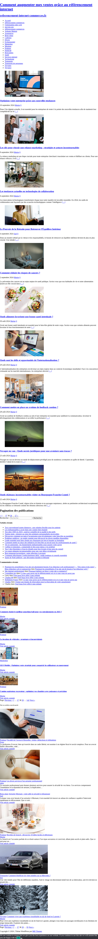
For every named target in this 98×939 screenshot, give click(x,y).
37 (6, 516)
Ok (18, 938)
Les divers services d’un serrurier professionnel (24, 781)
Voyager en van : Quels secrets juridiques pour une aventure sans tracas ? (36, 451)
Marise (17, 105)
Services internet (11, 57)
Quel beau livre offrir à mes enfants (26, 575)
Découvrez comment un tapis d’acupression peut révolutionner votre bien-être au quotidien (39, 536)
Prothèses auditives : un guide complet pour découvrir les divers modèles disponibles (36, 538)
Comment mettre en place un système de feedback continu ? (29, 407)
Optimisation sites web (13, 25)
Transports (9, 61)
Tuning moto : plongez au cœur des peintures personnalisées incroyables (32, 534)
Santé (7, 55)
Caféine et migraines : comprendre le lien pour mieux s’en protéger (30, 547)
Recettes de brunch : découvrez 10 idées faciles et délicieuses (30, 835)
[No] (21, 938)
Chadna (8, 582)
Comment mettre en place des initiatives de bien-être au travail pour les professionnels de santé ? (41, 543)
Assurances (9, 33)
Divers (7, 40)
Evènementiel (10, 42)
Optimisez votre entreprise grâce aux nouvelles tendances (27, 100)
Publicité (8, 51)
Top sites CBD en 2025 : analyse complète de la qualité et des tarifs (30, 532)
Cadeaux (8, 38)
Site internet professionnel (14, 571)
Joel (15, 234)
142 (28, 700)
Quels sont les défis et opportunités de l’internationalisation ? (29, 360)
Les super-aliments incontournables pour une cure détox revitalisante (30, 551)
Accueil (8, 21)
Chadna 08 (9, 578)
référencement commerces (14, 23)
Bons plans (9, 36)
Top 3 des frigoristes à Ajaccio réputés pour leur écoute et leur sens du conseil (34, 549)
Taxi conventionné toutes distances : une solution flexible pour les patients (32, 528)
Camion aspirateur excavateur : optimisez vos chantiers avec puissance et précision (33, 691)
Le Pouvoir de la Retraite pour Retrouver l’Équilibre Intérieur (30, 229)
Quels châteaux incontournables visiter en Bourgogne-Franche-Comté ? (35, 494)
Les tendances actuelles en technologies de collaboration (27, 191)
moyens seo (9, 27)
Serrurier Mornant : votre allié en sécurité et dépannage (29, 794)
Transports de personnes (14, 63)
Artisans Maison (11, 31)
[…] (16, 111)
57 (16, 516)
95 (27, 927)
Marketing (9, 44)
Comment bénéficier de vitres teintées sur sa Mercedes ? (29, 876)
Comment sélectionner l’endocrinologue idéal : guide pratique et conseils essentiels (36, 555)
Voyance (8, 68)
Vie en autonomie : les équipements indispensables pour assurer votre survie (33, 545)
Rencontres (9, 53)
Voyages (8, 66)
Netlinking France (11, 580)
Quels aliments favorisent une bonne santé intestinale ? (26, 316)
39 (11, 516)
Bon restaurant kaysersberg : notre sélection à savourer (25, 553)
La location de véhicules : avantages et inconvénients (21, 639)
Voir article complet (7, 619)
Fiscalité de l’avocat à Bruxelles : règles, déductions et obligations (31, 740)
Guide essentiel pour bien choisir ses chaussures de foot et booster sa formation (34, 540)
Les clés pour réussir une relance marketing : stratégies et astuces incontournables (39, 147)
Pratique (8, 48)
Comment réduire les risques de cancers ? (20, 273)
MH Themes (37, 931)
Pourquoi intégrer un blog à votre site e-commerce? (48, 571)
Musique (8, 46)
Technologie (9, 59)
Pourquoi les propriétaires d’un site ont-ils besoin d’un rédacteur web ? (61, 569)
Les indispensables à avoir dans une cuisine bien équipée (26, 530)
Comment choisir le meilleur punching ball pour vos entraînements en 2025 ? (31, 612)
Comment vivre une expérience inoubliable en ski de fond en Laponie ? (34, 917)
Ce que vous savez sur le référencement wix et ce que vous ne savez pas (47, 573)
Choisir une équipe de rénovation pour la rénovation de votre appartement (43, 582)
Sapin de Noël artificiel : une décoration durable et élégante (27, 558)
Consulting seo (10, 573)
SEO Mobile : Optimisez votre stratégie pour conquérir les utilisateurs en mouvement (34, 665)
